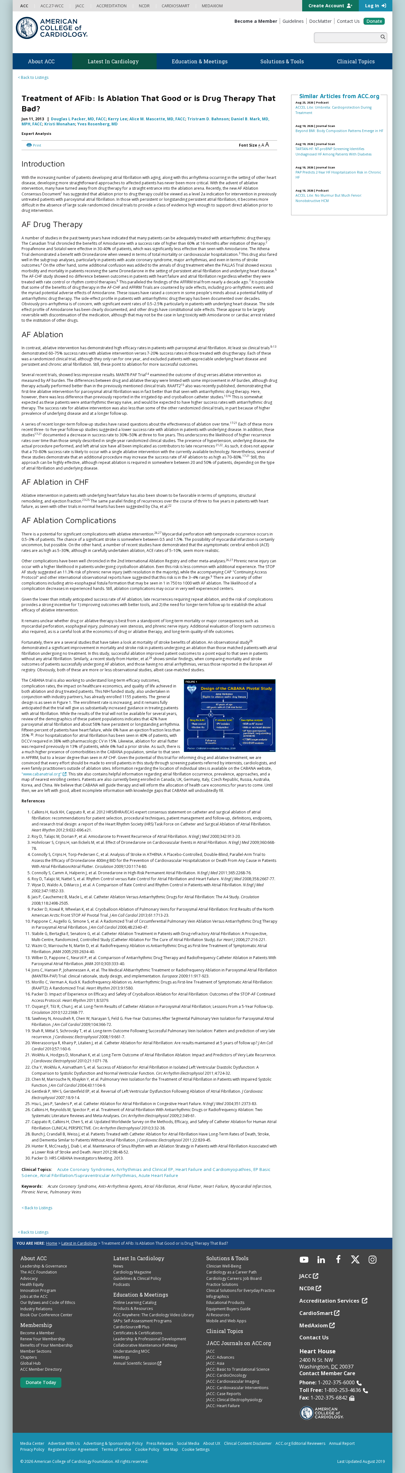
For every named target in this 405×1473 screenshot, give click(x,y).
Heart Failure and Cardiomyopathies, (214, 1169)
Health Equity (32, 1284)
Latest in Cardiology (79, 1243)
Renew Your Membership (42, 1339)
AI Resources (217, 1315)
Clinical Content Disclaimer (248, 1443)
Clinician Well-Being (223, 1266)
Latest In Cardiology (139, 1258)
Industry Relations (36, 1309)
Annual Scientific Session (135, 1363)
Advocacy (29, 1278)
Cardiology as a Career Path (231, 1272)
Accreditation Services (330, 1300)
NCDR (307, 1288)
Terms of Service (116, 1449)
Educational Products (225, 1302)
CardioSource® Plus (131, 1327)
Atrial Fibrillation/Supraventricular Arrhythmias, (89, 1175)
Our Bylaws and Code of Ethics (47, 1302)
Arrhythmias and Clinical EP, (145, 1169)
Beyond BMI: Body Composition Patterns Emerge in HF (339, 131)
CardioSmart (316, 1313)
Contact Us (314, 1337)
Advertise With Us (64, 1443)
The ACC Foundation (38, 1272)
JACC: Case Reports (223, 1393)
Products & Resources (133, 1308)
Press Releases (159, 1443)
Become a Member (37, 1333)
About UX (211, 1443)
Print (37, 145)
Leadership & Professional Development (149, 1339)
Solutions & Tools (227, 1258)
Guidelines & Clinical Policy (137, 1278)
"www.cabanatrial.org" (42, 774)
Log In (372, 6)
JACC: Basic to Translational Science (238, 1369)
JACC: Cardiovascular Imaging (232, 1381)
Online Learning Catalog (134, 1302)
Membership (36, 1325)
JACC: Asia (215, 1363)
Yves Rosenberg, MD (97, 124)
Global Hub (30, 1363)
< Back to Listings (33, 77)
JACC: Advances (220, 1357)
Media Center (32, 1443)
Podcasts (121, 1284)
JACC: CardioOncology (226, 1375)
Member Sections (35, 1351)
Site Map (170, 1449)
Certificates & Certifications (137, 1333)
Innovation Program (38, 1290)
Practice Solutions (222, 1284)
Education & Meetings (140, 1295)
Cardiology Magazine (132, 1272)
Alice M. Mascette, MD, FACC (157, 119)
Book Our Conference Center (46, 1315)
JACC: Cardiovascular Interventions (237, 1387)
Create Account (327, 6)
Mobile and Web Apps (226, 1321)
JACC (210, 1351)
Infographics (217, 1296)
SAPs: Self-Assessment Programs (142, 1321)
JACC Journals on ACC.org (238, 1343)
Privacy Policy (32, 1449)
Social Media (188, 1443)
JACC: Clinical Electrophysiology (234, 1399)
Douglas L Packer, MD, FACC (78, 119)
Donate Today (41, 1382)
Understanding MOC (131, 1351)
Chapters (28, 1357)
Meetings (121, 1357)
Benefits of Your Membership (46, 1345)
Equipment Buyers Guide (228, 1309)
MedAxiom (313, 1325)
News (118, 1266)
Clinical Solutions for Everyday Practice (240, 1290)
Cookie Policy (147, 1449)
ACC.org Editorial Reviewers (300, 1443)
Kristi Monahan (59, 124)
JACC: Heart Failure (223, 1405)
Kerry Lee (117, 119)
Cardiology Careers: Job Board (234, 1278)
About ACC (33, 1258)
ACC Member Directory (41, 1369)
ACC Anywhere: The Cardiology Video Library (153, 1315)
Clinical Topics (224, 1331)
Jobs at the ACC (34, 1296)
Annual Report (342, 1443)
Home (51, 1243)
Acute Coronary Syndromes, (87, 1169)
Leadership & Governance (43, 1266)
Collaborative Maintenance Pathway (145, 1345)
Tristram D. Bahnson (208, 119)
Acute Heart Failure (158, 1175)
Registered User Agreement (73, 1449)
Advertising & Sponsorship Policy (113, 1443)
